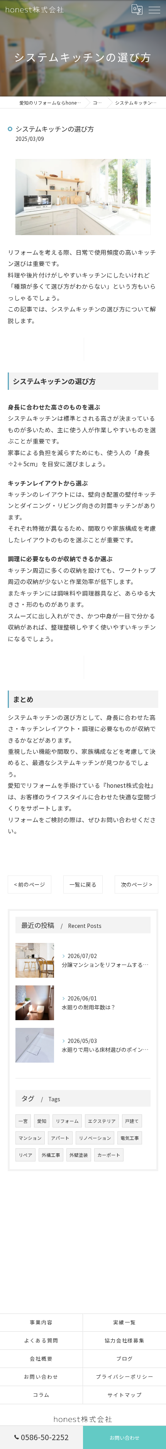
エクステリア (102, 1121)
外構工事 (51, 1155)
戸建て (132, 1121)
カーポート (108, 1155)
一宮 (23, 1121)
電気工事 (129, 1138)
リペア (25, 1155)
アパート (60, 1138)
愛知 (41, 1121)
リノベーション (95, 1138)
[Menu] (154, 9)
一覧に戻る (83, 884)
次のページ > (136, 884)
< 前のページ (29, 884)
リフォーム (67, 1121)
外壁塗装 (78, 1155)
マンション (30, 1138)
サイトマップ (124, 1394)
